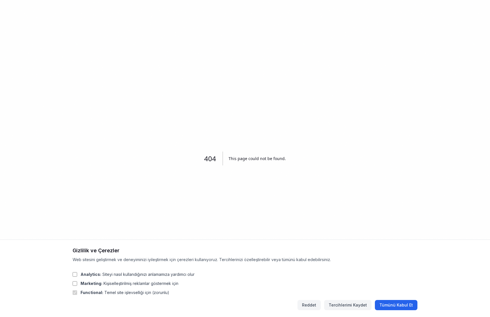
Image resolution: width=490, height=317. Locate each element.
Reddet (309, 305)
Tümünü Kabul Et (396, 305)
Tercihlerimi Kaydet (348, 305)
